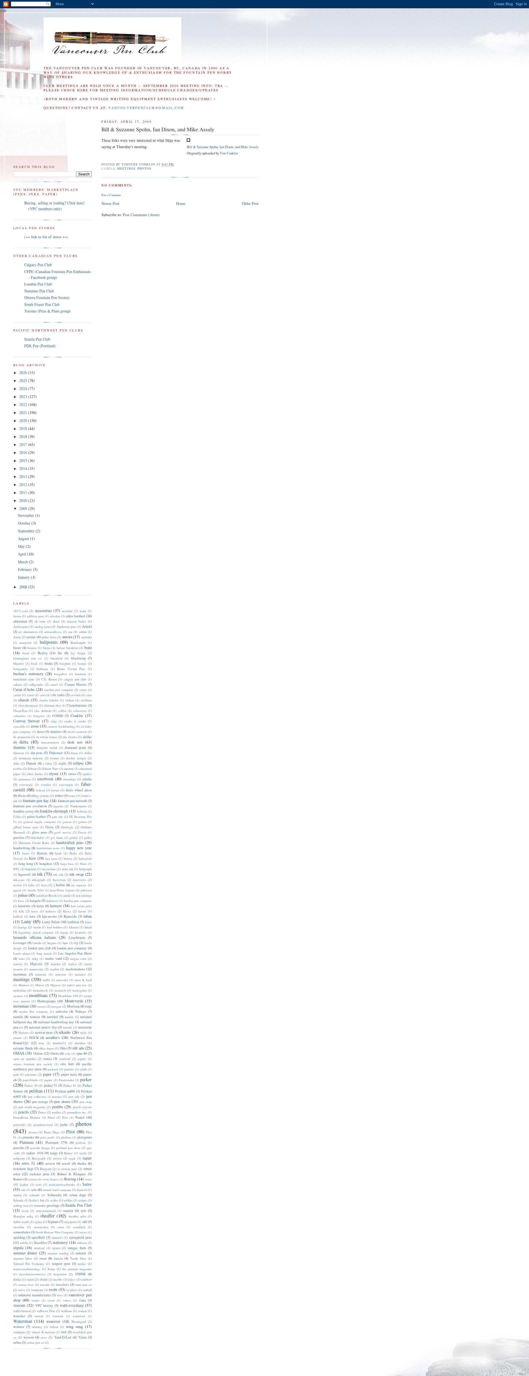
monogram (79, 990)
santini (17, 1195)
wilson (54, 1327)
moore (41, 1006)
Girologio (67, 827)
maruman (19, 974)
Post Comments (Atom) (141, 214)
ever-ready (26, 784)
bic (60, 653)
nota (41, 1043)
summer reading (58, 1253)
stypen (56, 1248)
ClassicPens (20, 711)
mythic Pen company (33, 1011)
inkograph (38, 880)
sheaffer (47, 1215)
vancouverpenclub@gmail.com (146, 107)
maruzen (40, 974)
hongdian (45, 863)
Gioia (49, 827)
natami (69, 1017)
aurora (67, 636)
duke (16, 763)
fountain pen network (72, 800)
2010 (23, 500)
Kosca (67, 911)
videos (67, 1300)
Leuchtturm (77, 937)
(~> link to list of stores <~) (46, 236)
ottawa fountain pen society (32, 1064)
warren (38, 1316)
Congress (39, 716)
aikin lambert (75, 616)
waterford (79, 1316)
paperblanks (30, 1080)
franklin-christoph (54, 811)
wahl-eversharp (71, 1305)
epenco (87, 774)
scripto (82, 1200)
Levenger (19, 943)
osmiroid (65, 1059)
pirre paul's (47, 1137)
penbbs (57, 1106)
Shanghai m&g (23, 1216)
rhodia (81, 1163)
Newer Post (110, 203)
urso (60, 1295)
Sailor (87, 1184)
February (25, 569)
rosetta (32, 1179)
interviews (79, 880)
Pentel (80, 1117)
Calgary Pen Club (38, 264)
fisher (59, 795)
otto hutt (67, 1064)
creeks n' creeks (75, 721)
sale (23, 1190)
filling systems (40, 795)
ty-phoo (72, 1290)
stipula (18, 1247)
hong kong (25, 863)
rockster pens (39, 1174)
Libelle (37, 943)
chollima (86, 700)
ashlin (83, 632)
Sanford (82, 1190)
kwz (33, 916)
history (68, 858)
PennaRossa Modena (26, 1117)
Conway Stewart (26, 720)
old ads (78, 1048)
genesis (67, 822)
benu (88, 647)
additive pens (35, 616)
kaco (21, 901)
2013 (23, 476)
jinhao (23, 895)
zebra (17, 1342)
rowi (39, 1184)
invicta (17, 885)
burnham (80, 674)
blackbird (56, 658)
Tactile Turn (78, 1258)
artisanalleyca (52, 632)
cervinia (75, 695)
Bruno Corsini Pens (71, 669)
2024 (23, 388)
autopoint (25, 642)
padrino (69, 1069)
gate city (57, 816)
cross (35, 726)
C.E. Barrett (49, 679)
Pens (65, 1117)
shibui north (21, 1222)
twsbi (53, 1289)
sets (83, 1210)
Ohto (63, 1048)
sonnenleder (21, 1232)
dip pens (37, 752)
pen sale (74, 1096)
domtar (54, 758)
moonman (21, 1006)
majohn (55, 964)
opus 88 (81, 1053)
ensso (72, 773)
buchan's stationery (28, 673)
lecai (88, 927)
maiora (17, 964)
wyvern (28, 1337)
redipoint (19, 1158)
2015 (23, 460)
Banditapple (78, 642)
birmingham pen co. (27, 658)
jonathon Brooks (47, 895)
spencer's (57, 1237)
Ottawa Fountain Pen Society (47, 297)
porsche (18, 1147)
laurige (22, 927)
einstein (69, 768)
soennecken (41, 1227)
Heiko (73, 853)
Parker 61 (69, 1085)
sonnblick (79, 1227)
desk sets (75, 742)
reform (57, 1158)
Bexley (43, 653)
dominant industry (31, 758)
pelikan (35, 1091)
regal (72, 1158)
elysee (53, 773)
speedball (38, 1237)
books (49, 663)
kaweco (56, 905)
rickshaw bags (23, 1168)
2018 (23, 436)
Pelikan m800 (65, 1091)
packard (53, 1069)
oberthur (79, 1043)
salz (34, 1189)
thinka (17, 1279)
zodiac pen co (35, 1342)
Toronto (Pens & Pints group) (47, 311)
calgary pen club (75, 679)
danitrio (55, 731)
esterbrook (45, 778)
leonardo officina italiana (34, 937)
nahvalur (62, 1011)
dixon (74, 753)
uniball (87, 1290)
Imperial (30, 869)
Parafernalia (66, 1080)
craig (53, 721)
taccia (58, 1258)
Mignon (55, 985)
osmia (47, 1058)
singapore (70, 1222)
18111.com (20, 611)
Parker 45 (31, 1085)
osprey (82, 1059)
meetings (126, 168)
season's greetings (47, 1205)
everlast (46, 784)
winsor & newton (43, 1332)
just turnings (84, 895)
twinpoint (37, 1290)
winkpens (19, 1332)
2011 (23, 492)
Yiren (82, 1337)
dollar (88, 753)
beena (46, 648)
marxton (60, 974)
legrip (64, 932)
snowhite (19, 1227)
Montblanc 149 (68, 996)
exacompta (66, 784)
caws (43, 695)
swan (43, 1258)
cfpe (89, 695)
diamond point (75, 747)
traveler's (62, 1284)
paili (16, 1074)
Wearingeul (78, 1321)
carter (83, 690)
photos (144, 168)
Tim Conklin (229, 153)
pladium (66, 1137)
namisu (35, 1016)
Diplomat (56, 752)
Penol (51, 1117)
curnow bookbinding (61, 726)
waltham (66, 1311)
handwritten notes (48, 848)
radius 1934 (34, 1153)
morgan (56, 1006)
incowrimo (49, 869)
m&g (35, 958)
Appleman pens (66, 626)
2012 (23, 484)
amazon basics (76, 621)
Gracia (82, 832)
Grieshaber (37, 837)
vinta (82, 1300)
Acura (17, 616)
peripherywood (43, 1125)
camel (54, 684)
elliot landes (35, 774)
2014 (23, 468)
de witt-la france (46, 737)
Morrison (73, 1006)
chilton (69, 700)
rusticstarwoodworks (62, 1184)
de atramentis (21, 737)
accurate (67, 611)
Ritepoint (46, 1169)
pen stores (62, 1101)
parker (86, 1079)
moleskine (19, 990)
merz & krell (83, 980)
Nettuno (23, 1032)
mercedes (62, 980)
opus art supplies (24, 1059)
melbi (46, 980)
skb (84, 1221)
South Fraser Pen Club (42, 304)
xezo (44, 1337)
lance (88, 922)
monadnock (40, 990)
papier (48, 1080)
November (26, 515)
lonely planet (21, 953)
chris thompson (28, 705)
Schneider (54, 1195)
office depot (46, 1048)
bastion (31, 648)
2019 (23, 428)
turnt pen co (83, 1285)
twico (21, 1290)
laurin (37, 927)
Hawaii (42, 853)
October (24, 523)
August (24, 538)
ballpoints (49, 642)
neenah (67, 1027)
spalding (19, 1237)
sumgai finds (77, 1248)
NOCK (34, 1037)
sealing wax (20, 1205)
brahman (42, 669)
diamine (19, 747)
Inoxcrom (59, 880)
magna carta (78, 958)
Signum (53, 1221)
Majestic (36, 963)
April (22, 554)
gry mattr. (57, 837)
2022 (23, 404)
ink (40, 874)
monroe (18, 996)
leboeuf (74, 927)
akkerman (20, 621)
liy (76, 943)
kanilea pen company (78, 901)
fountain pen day (36, 800)
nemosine (85, 1027)
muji (88, 1006)
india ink (67, 869)
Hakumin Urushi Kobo (34, 843)
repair (87, 1158)
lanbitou (73, 922)
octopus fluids (23, 1048)
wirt (64, 1332)
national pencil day (43, 1027)
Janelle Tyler (36, 890)
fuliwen (82, 811)
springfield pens (80, 1237)
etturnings (69, 779)
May (22, 546)
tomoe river (26, 1285)
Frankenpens (78, 806)
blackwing (78, 658)
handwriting (21, 848)
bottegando (20, 669)
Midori (39, 985)
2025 (23, 380)
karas (40, 906)
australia (86, 637)
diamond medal (46, 748)
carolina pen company (58, 690)
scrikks (68, 1200)
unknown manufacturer (34, 1295)
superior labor (22, 1258)
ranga (54, 1153)
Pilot (70, 1131)
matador (80, 974)
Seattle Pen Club (37, 339)
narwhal (52, 1016)
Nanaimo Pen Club (39, 290)
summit (80, 1253)
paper (47, 1074)
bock (34, 663)
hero (32, 858)
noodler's (53, 1037)
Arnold (87, 626)
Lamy (26, 921)
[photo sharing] (188, 140)
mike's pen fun (77, 985)
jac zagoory (79, 885)
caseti (30, 695)
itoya (44, 885)
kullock (18, 916)
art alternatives (27, 632)
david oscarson (77, 732)
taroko (82, 1264)
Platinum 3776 (56, 1142)
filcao (22, 795)
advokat (55, 616)
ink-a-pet (19, 880)
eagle (62, 763)
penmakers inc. (77, 1112)
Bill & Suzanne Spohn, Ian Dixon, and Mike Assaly (222, 147)
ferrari (55, 790)
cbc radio (58, 695)
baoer (17, 647)
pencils (23, 1112)
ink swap (76, 874)
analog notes (43, 626)
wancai (82, 1311)
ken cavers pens (81, 906)
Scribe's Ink (36, 1200)
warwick (58, 1316)
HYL (16, 869)
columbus (19, 716)
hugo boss (67, 864)
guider (73, 837)
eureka (87, 779)
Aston (17, 637)
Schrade (18, 1200)
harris (25, 853)
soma (60, 1227)
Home (180, 203)
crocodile (19, 726)
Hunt (83, 864)
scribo (54, 1200)
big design (78, 653)
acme (83, 611)
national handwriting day (56, 1022)
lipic (65, 943)
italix (31, 885)
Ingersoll (24, 874)
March (23, 561)
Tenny (51, 1269)
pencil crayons (82, 1107)
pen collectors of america (45, 1096)
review (50, 1163)
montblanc (38, 995)
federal (40, 790)
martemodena (75, 969)
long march (44, 953)
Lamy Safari (51, 922)
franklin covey (23, 811)
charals (23, 699)
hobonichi (85, 858)
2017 (23, 444)
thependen (60, 1274)
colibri (62, 711)
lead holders (55, 927)
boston (82, 663)
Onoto (54, 1053)
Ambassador (21, 626)
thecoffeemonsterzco (32, 1274)
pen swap (86, 1102)
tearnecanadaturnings (26, 1269)
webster (18, 1326)
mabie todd (53, 958)
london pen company (72, 948)
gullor (88, 837)
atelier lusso (48, 637)
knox (34, 911)
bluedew (18, 663)
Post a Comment (111, 195)
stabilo (24, 1243)
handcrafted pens (69, 842)
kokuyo (51, 911)
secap (25, 1211)
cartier (17, 695)
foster (71, 795)
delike (87, 736)
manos (72, 964)
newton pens (44, 1032)
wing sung (74, 1326)
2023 (23, 396)
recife (83, 1153)
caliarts (17, 684)
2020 (23, 420)
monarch (60, 990)
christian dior (52, 705)
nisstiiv (17, 1038)
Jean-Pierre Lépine (62, 890)
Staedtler (40, 1242)
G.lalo (17, 816)
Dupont (31, 763)
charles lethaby (49, 700)
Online (38, 1053)
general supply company (39, 822)
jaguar (17, 890)
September (27, 530)
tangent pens (61, 1263)
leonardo (80, 932)
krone (82, 911)
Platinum (27, 1142)
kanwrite (24, 906)
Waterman (22, 1321)
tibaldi (44, 1279)
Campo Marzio (76, 684)
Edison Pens (50, 768)
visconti (19, 1305)
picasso (32, 1132)
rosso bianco (50, 1179)
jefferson (86, 890)
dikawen (18, 753)
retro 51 (28, 1163)
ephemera (24, 779)
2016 (23, 452)
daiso (40, 731)
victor (51, 1300)
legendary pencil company (36, 932)
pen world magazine (31, 1107)
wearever (53, 1321)
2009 (23, 508)
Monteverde (74, 1000)
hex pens (51, 858)
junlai (67, 895)
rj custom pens (67, 1169)
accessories (43, 610)
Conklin (77, 715)
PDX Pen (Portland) (40, 345)
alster (56, 621)
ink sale (58, 874)
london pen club (39, 948)
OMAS (18, 1053)
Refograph (38, 1158)
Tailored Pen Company (28, 1264)
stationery (60, 1242)
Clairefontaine (77, 705)
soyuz (83, 1232)
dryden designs (76, 758)
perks (64, 1124)
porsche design (40, 1148)
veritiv (35, 1300)
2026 (23, 372)
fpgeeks (58, 806)
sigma (38, 1222)
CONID (57, 716)
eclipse (78, 763)
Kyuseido (70, 916)
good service (62, 832)
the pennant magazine (77, 1269)
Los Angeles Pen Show (75, 953)
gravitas (19, 837)
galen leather (36, 816)
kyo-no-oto (49, 916)
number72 (59, 1043)
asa (70, 632)
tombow (86, 1279)
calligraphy (36, 684)
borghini (65, 663)
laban (87, 916)
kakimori (52, 901)
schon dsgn (77, 1195)
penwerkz (19, 1125)
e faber (47, 763)
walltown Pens (46, 1311)
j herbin (59, 885)
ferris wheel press (79, 790)
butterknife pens (23, 679)
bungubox (60, 674)
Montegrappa (46, 1001)
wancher (19, 1316)
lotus (22, 958)
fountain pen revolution (30, 806)
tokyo (71, 1279)
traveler (45, 1285)
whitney (37, 1327)
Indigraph (85, 869)
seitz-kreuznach (46, 1211)
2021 (23, 412)
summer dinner (25, 1252)
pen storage (40, 1101)
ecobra (17, 768)
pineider (28, 1137)
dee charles (70, 737)
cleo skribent (42, 711)
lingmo (51, 943)
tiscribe (57, 1279)
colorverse (80, 711)
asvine (31, 637)
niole (83, 1032)
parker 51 (50, 1085)
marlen (54, 969)
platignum (84, 1137)
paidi (83, 1069)
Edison (32, 768)
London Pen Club (38, 284)
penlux (56, 1112)
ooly (68, 1053)
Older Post (250, 203)
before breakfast (67, 648)
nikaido (65, 1032)
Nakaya (80, 1011)
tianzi (30, 1279)
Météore (23, 985)
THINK (80, 1274)
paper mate (69, 1074)
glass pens (39, 832)
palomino (31, 1074)
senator (68, 1210)
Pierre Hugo (52, 1132)
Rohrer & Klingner (71, 1174)
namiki (18, 1016)
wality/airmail (22, 1311)
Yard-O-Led (62, 1337)
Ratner (68, 1153)
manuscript (36, 969)
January (24, 577)
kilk (21, 911)
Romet (18, 1179)
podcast (80, 1142)
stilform (82, 1243)
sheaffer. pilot (77, 1216)
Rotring (70, 1179)
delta (23, 742)
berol (26, 653)
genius (82, 822)
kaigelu (35, 900)
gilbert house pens (25, 827)
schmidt (34, 1195)
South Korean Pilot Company (55, 1232)
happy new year (79, 847)
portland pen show (68, 1148)
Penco (42, 1112)
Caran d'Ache (23, 689)
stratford (39, 1248)
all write (39, 621)
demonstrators (50, 742)
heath (58, 853)
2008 (23, 586)
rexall (66, 1163)
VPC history (44, 1305)
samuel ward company (56, 1190)
